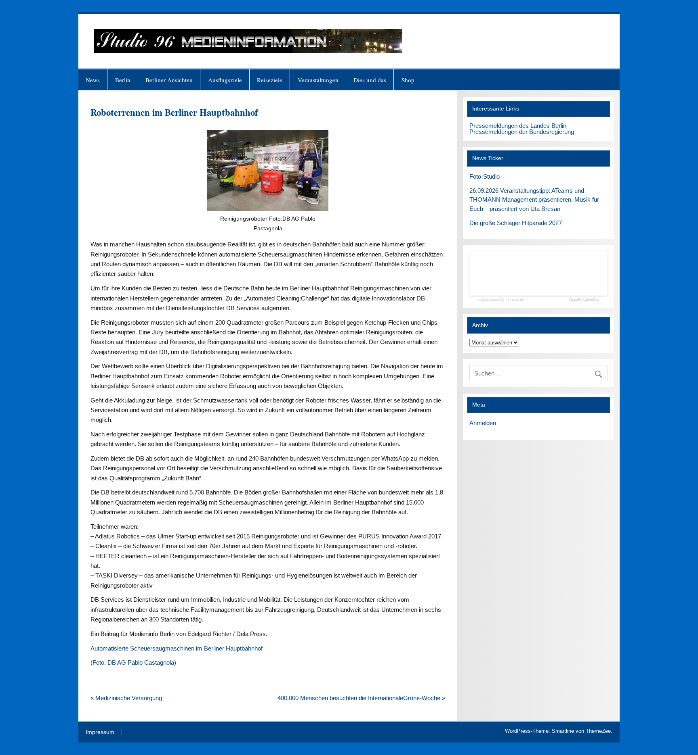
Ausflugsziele (225, 80)
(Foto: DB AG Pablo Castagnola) (133, 662)
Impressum (100, 732)
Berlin (122, 80)
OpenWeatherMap (584, 300)
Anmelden (482, 422)
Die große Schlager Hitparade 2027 (515, 222)
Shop (408, 80)
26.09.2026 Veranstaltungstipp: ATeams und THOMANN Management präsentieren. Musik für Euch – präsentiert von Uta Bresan (534, 200)
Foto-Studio (484, 176)
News (93, 80)
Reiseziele (269, 80)
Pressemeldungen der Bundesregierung (521, 131)
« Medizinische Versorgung (126, 698)
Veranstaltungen (318, 80)
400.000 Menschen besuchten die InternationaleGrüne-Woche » (361, 698)
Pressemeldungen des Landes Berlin (517, 125)
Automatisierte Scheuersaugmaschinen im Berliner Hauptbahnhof (176, 648)
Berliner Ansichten (169, 80)
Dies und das (369, 80)
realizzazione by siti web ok (500, 300)
